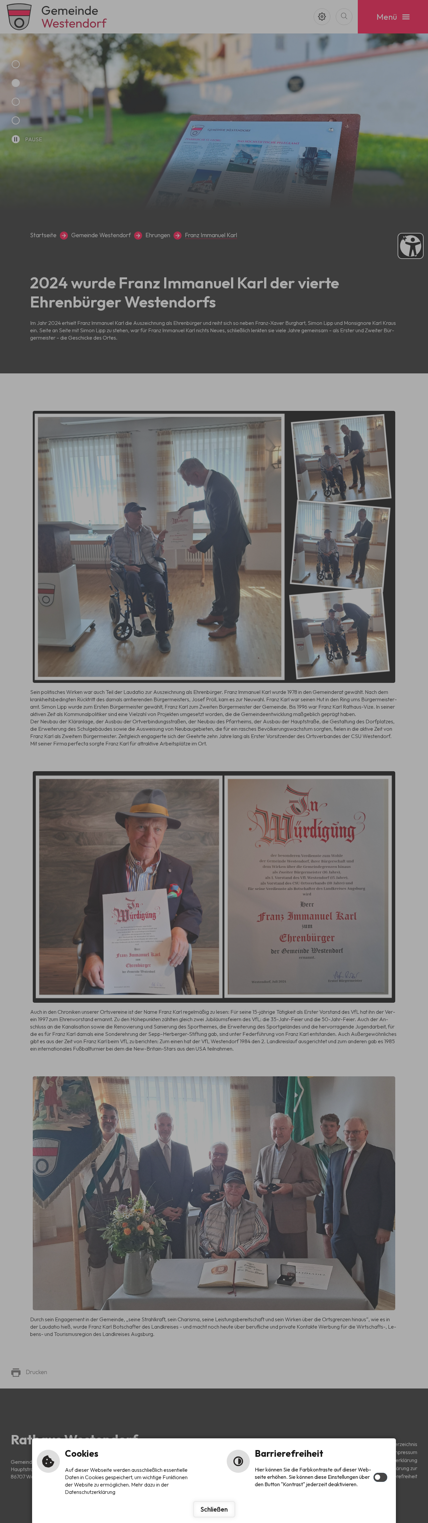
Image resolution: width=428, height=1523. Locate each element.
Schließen (214, 1509)
